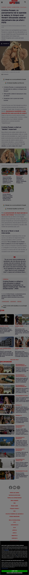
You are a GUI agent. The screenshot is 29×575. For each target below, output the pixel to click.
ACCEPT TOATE (14, 571)
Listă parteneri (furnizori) (4, 568)
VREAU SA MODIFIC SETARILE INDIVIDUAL (14, 573)
